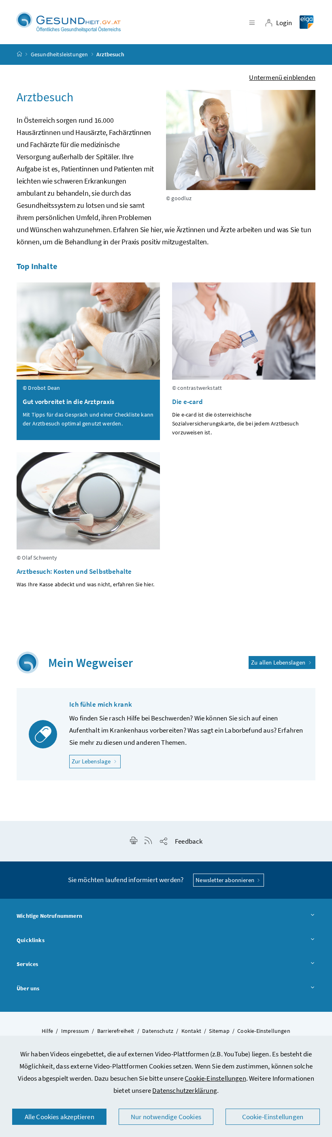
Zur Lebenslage (96, 761)
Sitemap (219, 1030)
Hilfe (47, 1030)
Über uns (28, 988)
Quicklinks (31, 940)
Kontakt (191, 1030)
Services (27, 964)
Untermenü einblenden (282, 77)
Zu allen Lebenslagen (279, 662)
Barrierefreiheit (115, 1030)
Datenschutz (157, 1030)
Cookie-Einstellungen (215, 1078)
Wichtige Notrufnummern (49, 915)
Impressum (75, 1030)
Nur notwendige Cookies (166, 1116)
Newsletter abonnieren (225, 880)
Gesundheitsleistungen (59, 54)
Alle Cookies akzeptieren (59, 1116)
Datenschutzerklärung (184, 1090)
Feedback (188, 841)
